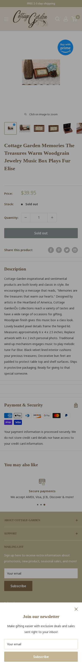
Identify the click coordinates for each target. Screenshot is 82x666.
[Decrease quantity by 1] (25, 217)
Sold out (41, 233)
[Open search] (57, 19)
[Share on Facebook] (51, 250)
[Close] (76, 609)
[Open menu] (6, 19)
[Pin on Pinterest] (59, 250)
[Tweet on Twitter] (67, 250)
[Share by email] (75, 250)
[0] (74, 19)
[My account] (66, 19)
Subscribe (41, 656)
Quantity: (11, 217)
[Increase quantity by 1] (52, 217)
